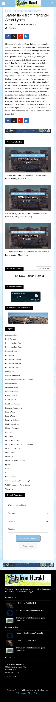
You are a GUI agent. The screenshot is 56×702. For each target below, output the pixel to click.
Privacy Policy (33, 693)
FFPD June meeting (28, 197)
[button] (28, 565)
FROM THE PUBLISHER (26, 603)
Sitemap (24, 693)
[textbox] (11, 513)
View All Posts (43, 268)
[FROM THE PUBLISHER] (9, 605)
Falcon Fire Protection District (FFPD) (23, 11)
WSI (17, 693)
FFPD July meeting (28, 159)
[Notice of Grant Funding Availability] (9, 613)
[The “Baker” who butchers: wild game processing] (9, 620)
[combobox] (28, 513)
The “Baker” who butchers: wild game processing (30, 619)
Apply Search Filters (28, 538)
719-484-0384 (10, 677)
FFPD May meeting (28, 235)
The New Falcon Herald (29, 24)
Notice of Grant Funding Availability (30, 610)
